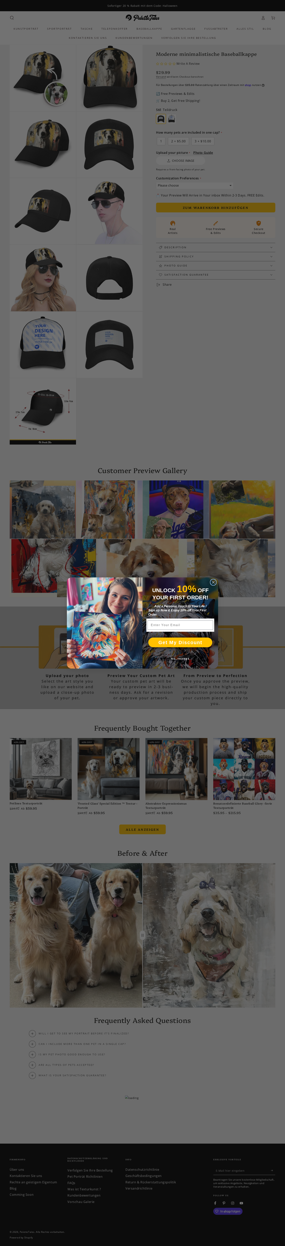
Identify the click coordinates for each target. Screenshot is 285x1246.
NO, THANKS (180, 659)
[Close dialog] (213, 582)
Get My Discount (180, 642)
